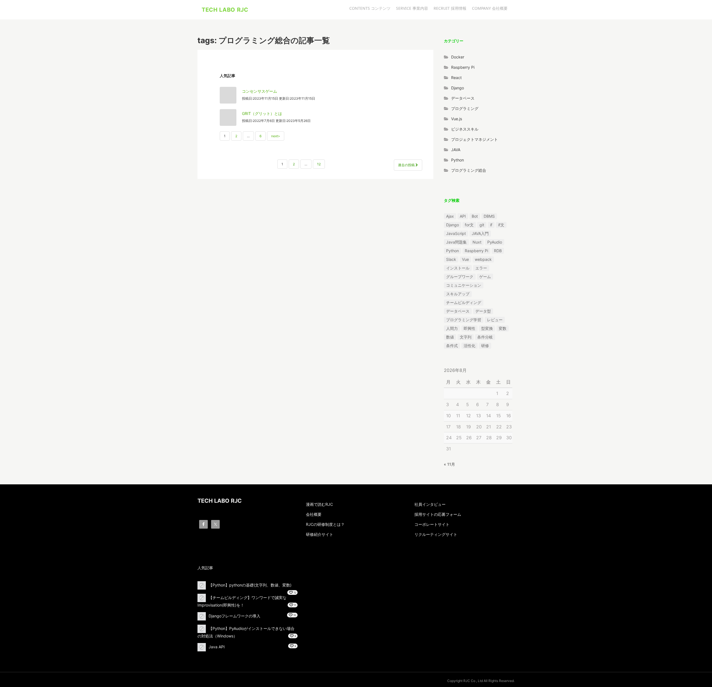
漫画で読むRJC (319, 504)
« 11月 (449, 464)
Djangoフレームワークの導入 (234, 616)
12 (319, 164)
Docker (457, 57)
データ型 (483, 311)
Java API (217, 646)
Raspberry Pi (462, 67)
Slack (451, 259)
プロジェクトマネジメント (474, 139)
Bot (475, 216)
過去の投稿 (407, 165)
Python (457, 160)
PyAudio (494, 242)
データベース (462, 98)
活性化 (469, 345)
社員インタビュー (430, 504)
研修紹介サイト (319, 534)
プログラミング (464, 108)
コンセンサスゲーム (259, 91)
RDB (498, 250)
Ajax (450, 216)
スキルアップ (457, 293)
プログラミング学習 (463, 319)
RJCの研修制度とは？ (325, 524)
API (463, 216)
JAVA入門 (480, 233)
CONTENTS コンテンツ (369, 8)
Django (457, 87)
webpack (483, 259)
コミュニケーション (463, 285)
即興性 (469, 328)
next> (275, 136)
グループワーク (459, 276)
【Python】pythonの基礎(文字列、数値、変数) (250, 585)
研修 (485, 345)
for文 (469, 224)
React (456, 77)
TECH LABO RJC (225, 9)
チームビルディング (463, 302)
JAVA (455, 149)
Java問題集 (456, 242)
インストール (457, 268)
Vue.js (456, 118)
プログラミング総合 (468, 170)
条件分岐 (485, 337)
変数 (502, 328)
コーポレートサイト (431, 524)
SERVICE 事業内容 (412, 8)
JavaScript (456, 233)
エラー (481, 268)
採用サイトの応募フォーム (437, 514)
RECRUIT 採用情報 (450, 8)
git (481, 224)
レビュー (495, 319)
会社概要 (314, 514)
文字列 (465, 337)
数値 (450, 337)
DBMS (489, 216)
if (491, 224)
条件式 (452, 345)
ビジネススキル (464, 129)
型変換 (487, 328)
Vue (465, 259)
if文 (501, 224)
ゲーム (485, 276)
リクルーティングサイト (435, 534)
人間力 (452, 328)
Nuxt (477, 242)
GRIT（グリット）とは (262, 113)
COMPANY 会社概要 (490, 8)
